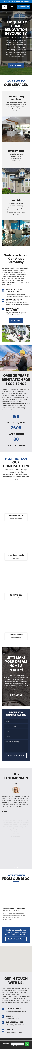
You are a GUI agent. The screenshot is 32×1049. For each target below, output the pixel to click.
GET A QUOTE (16, 320)
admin (7, 910)
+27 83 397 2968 (25, 7)
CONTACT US (16, 695)
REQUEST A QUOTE (16, 938)
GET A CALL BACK (16, 755)
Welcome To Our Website (14, 908)
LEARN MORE (16, 65)
